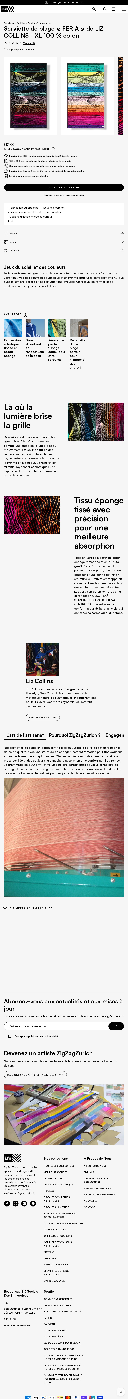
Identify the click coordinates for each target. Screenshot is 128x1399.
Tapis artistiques (55, 1229)
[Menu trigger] (124, 9)
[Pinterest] (33, 1205)
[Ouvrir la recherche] (94, 9)
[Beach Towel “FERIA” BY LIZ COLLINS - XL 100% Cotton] (30, 96)
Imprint (49, 1317)
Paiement (49, 1324)
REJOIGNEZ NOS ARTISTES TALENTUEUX (31, 1074)
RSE (6, 1303)
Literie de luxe (53, 1178)
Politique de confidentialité (62, 1311)
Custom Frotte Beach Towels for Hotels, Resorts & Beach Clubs (63, 1379)
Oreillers (50, 1258)
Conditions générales (58, 1299)
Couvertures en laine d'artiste (64, 1223)
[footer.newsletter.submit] (116, 1026)
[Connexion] (104, 9)
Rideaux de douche (56, 1264)
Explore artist (39, 717)
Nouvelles (90, 1201)
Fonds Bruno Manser (17, 1325)
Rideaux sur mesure (56, 1207)
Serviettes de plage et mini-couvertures (28, 23)
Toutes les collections (59, 1166)
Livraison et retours (57, 1305)
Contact (89, 1207)
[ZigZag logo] (7, 9)
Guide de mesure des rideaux (62, 1342)
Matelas (49, 1252)
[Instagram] (24, 1205)
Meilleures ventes (55, 1172)
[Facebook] (7, 1205)
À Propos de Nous (95, 1166)
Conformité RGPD (55, 1330)
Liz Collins (28, 49)
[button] (114, 9)
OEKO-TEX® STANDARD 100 (59, 1349)
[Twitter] (16, 1205)
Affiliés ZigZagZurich (98, 1188)
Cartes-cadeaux (54, 1280)
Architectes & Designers (99, 1194)
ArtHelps (10, 1319)
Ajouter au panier (64, 187)
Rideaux (49, 1191)
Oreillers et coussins (58, 1236)
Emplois (89, 1172)
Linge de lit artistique (58, 1184)
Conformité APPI (54, 1336)
